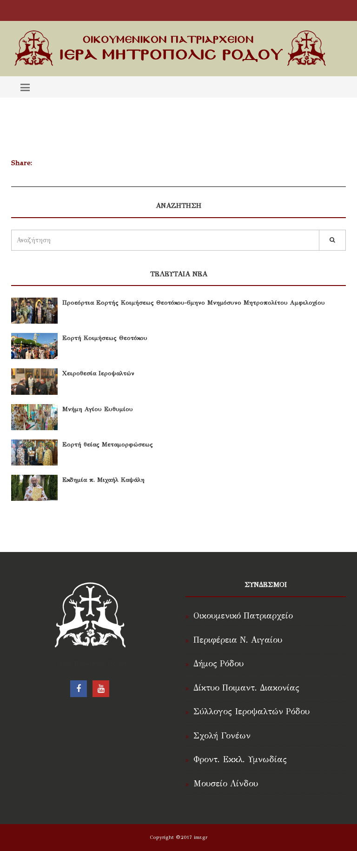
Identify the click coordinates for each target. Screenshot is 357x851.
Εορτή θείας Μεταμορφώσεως (107, 444)
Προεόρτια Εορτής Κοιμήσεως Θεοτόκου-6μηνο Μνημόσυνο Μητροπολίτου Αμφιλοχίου (193, 302)
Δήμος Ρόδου (218, 663)
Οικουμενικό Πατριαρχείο (243, 616)
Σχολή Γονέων (222, 736)
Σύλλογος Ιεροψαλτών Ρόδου (251, 711)
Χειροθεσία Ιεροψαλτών (98, 373)
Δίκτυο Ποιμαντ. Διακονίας (246, 688)
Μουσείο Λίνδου (225, 783)
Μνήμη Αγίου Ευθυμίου (97, 409)
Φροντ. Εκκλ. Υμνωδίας (240, 759)
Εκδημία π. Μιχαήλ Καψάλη (103, 480)
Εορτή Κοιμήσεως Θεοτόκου (104, 338)
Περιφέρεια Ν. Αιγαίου (237, 640)
